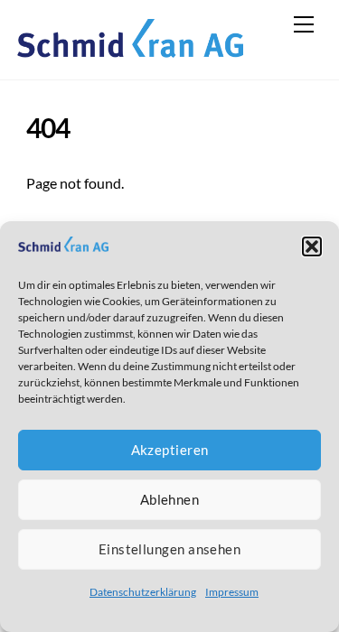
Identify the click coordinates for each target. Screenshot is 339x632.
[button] (312, 246)
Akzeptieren (170, 449)
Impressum (232, 592)
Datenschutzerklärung (142, 592)
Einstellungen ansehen (169, 549)
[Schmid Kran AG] (130, 48)
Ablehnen (170, 499)
